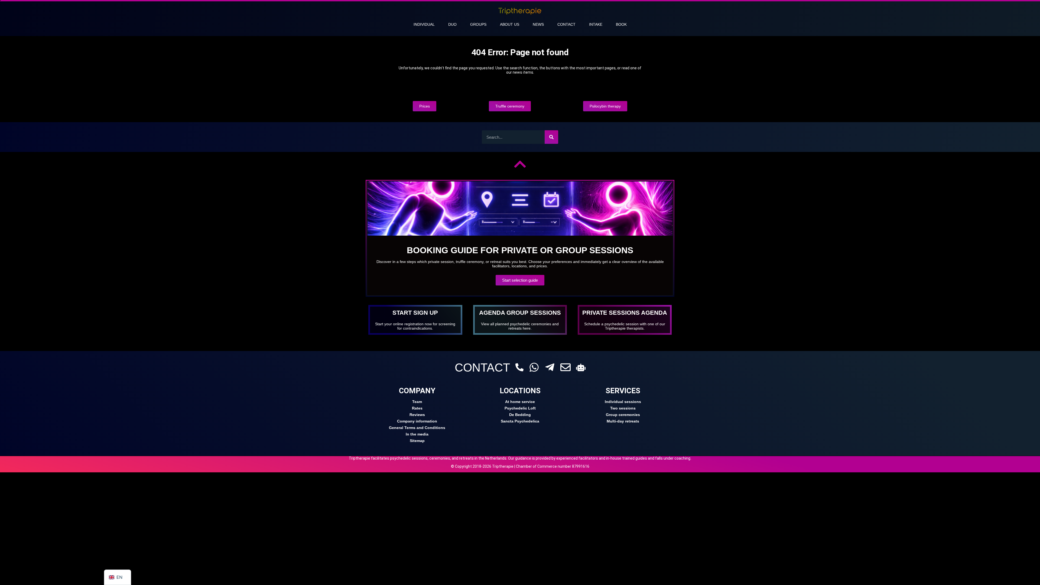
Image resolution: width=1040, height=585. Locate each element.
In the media (417, 434)
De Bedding (520, 414)
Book (621, 24)
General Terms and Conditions (417, 427)
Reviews (417, 414)
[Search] (551, 137)
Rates (417, 408)
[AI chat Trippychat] (581, 367)
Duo (452, 24)
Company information (417, 421)
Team (417, 401)
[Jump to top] (520, 164)
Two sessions (623, 408)
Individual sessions (623, 401)
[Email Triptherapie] (565, 367)
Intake (595, 24)
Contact (566, 24)
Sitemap (417, 440)
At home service (520, 401)
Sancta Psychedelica (520, 421)
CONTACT (482, 367)
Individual (424, 24)
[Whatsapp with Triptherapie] (534, 367)
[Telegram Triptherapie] (550, 367)
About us (509, 24)
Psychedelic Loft (520, 408)
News (538, 24)
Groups (478, 24)
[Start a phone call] (519, 367)
